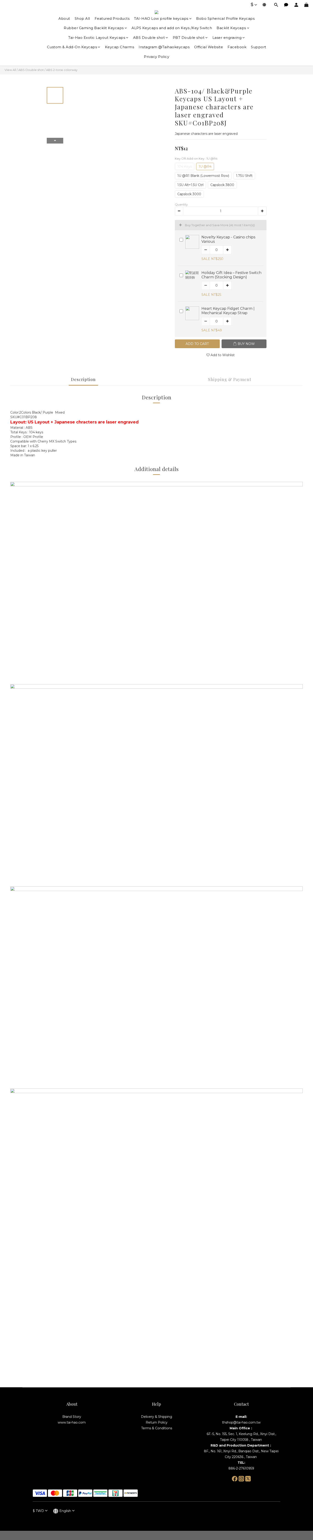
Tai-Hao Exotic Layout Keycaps (96, 37)
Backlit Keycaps (231, 28)
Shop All (82, 18)
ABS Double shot (149, 37)
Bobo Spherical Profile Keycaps (225, 18)
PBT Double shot (189, 37)
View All (10, 70)
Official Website (208, 47)
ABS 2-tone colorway (61, 70)
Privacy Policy (156, 56)
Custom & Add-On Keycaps (72, 47)
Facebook (237, 47)
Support (258, 47)
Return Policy (156, 1422)
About (64, 18)
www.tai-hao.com (72, 1422)
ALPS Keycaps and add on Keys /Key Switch (172, 28)
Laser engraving (227, 37)
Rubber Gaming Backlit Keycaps (94, 28)
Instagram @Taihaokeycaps (164, 47)
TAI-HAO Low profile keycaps (161, 18)
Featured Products (112, 18)
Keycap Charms (119, 47)
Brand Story (71, 1417)
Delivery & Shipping (156, 1417)
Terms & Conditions (156, 1428)
